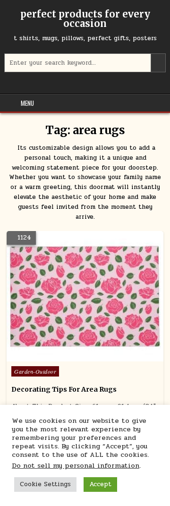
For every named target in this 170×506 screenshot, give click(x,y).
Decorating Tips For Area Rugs (64, 389)
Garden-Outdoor (35, 371)
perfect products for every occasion (85, 18)
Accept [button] (100, 484)
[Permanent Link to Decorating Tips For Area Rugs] (85, 296)
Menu (27, 103)
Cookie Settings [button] (45, 484)
